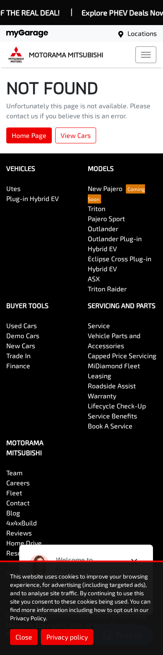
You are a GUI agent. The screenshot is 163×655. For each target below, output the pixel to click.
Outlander (103, 228)
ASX (94, 279)
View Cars (76, 135)
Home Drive (24, 543)
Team (14, 473)
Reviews (19, 533)
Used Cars (21, 325)
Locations (142, 33)
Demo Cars (22, 335)
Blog (13, 513)
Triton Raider (107, 289)
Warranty (102, 396)
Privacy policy (67, 637)
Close (23, 637)
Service (99, 325)
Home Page (29, 135)
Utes (13, 188)
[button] (145, 54)
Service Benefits (112, 416)
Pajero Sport (106, 218)
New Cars (20, 345)
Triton (96, 208)
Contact (18, 503)
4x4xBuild (21, 523)
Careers (18, 483)
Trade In (18, 355)
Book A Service (110, 426)
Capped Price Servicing (122, 355)
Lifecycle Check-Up (117, 406)
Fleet (14, 493)
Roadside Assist (112, 386)
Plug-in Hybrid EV (32, 198)
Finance (18, 366)
